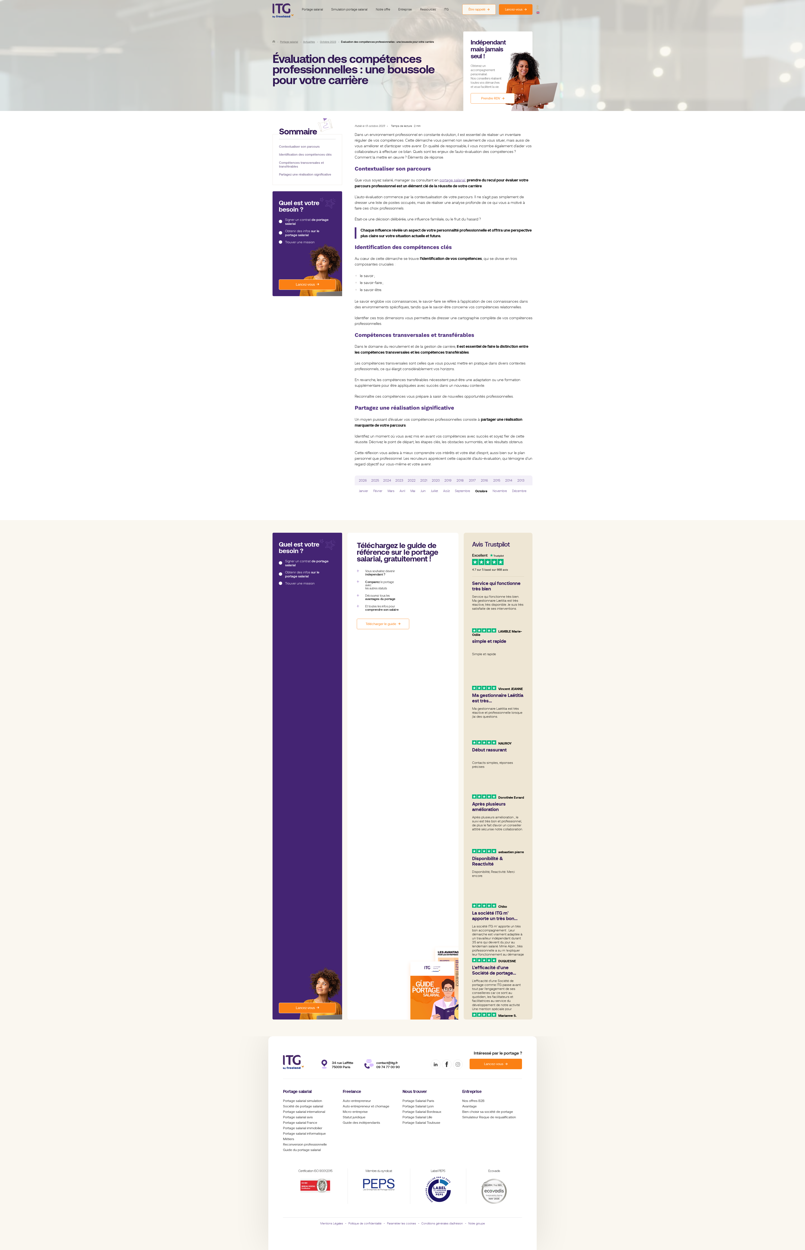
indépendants (369, 1123)
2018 (460, 480)
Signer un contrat (306, 222)
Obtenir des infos (302, 233)
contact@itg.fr (387, 1063)
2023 (399, 480)
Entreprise (405, 9)
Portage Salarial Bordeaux (421, 1112)
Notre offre (383, 9)
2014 (508, 480)
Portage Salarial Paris (418, 1101)
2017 (472, 480)
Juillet (434, 491)
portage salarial (452, 180)
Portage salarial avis (298, 1117)
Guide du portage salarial (302, 1150)
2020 (436, 480)
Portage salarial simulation (302, 1101)
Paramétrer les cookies (401, 1223)
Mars (391, 491)
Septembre (462, 491)
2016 (484, 480)
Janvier (363, 491)
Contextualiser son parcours (299, 146)
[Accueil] (274, 41)
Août (446, 491)
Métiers (288, 1139)
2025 (375, 480)
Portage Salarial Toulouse (421, 1123)
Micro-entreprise (355, 1112)
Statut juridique (354, 1117)
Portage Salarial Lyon (418, 1106)
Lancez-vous (305, 284)
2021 (423, 480)
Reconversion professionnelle (305, 1144)
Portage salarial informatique (304, 1133)
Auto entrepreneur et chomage (366, 1106)
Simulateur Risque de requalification (489, 1117)
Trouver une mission (300, 242)
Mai (412, 491)
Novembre (500, 491)
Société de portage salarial (303, 1106)
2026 (363, 480)
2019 (448, 480)
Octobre (481, 491)
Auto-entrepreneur (357, 1101)
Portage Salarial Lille (417, 1117)
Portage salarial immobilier (302, 1128)
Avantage (469, 1106)
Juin (423, 491)
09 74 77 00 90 (388, 1067)
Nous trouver (414, 1091)
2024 (387, 480)
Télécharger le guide (381, 624)
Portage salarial (312, 9)
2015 (496, 480)
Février (377, 491)
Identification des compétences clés (305, 154)
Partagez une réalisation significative (305, 174)
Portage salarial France (300, 1123)
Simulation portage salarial (349, 9)
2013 (521, 480)
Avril (402, 491)
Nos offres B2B (473, 1101)
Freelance (352, 1091)
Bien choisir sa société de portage (487, 1112)
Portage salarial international (304, 1112)
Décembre (519, 491)
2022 (411, 480)
